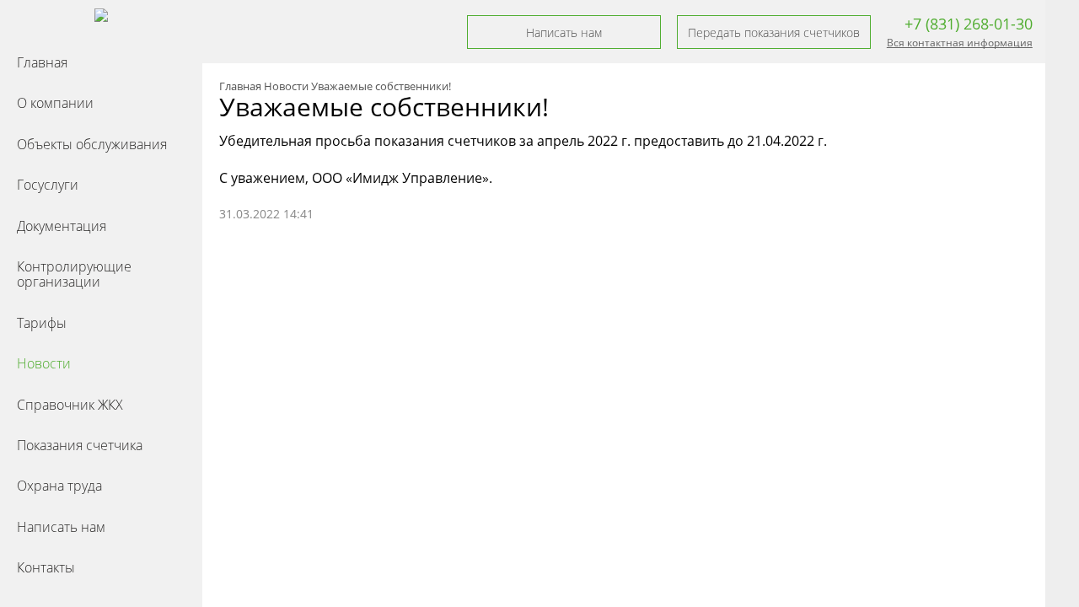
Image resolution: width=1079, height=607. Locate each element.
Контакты (46, 567)
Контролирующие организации (74, 274)
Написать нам (61, 527)
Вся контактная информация (960, 42)
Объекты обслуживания (92, 144)
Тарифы (42, 323)
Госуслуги (47, 184)
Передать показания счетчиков (774, 32)
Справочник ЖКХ (70, 404)
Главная (42, 62)
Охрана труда (59, 485)
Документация (61, 226)
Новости (44, 363)
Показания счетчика (79, 445)
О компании (55, 103)
